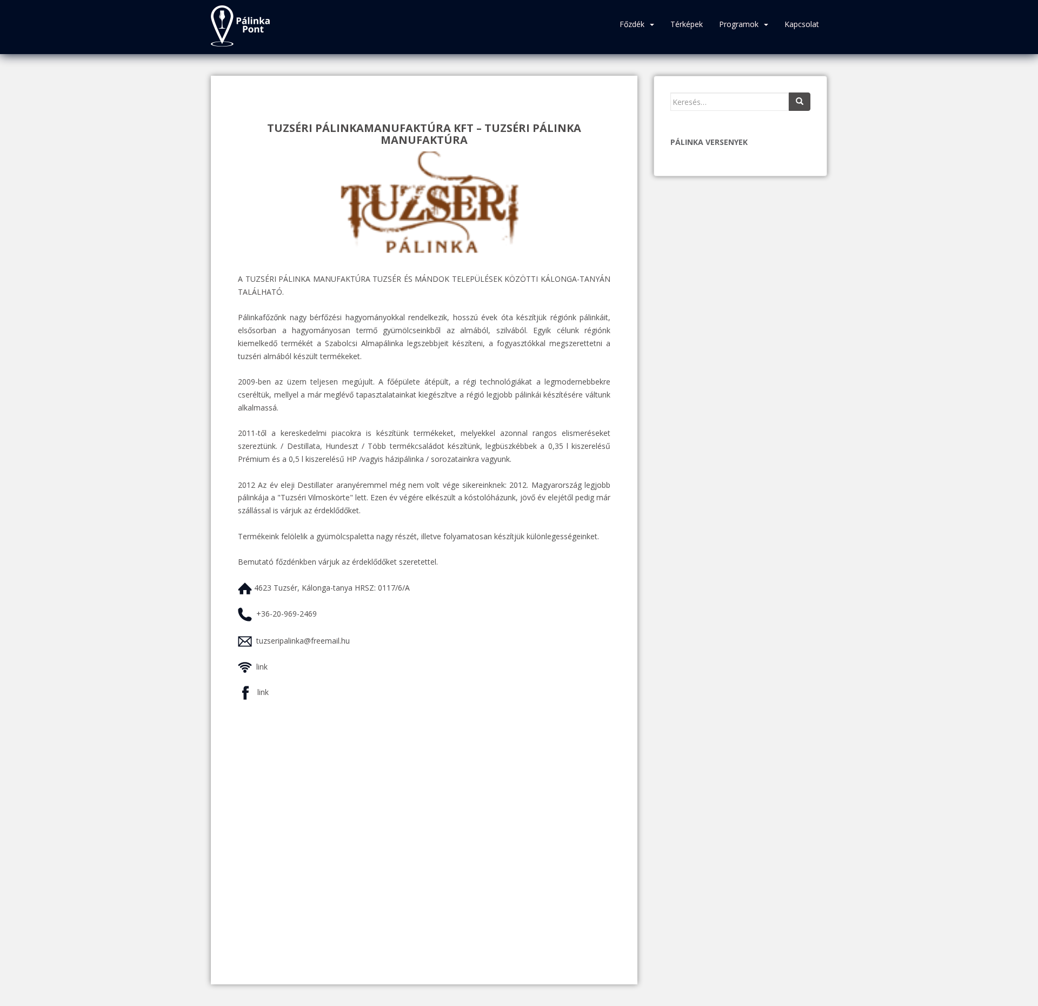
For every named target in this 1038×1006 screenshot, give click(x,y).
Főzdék (632, 24)
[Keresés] (799, 101)
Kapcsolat (801, 24)
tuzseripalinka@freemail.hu (303, 641)
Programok (738, 24)
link (262, 666)
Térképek (686, 24)
